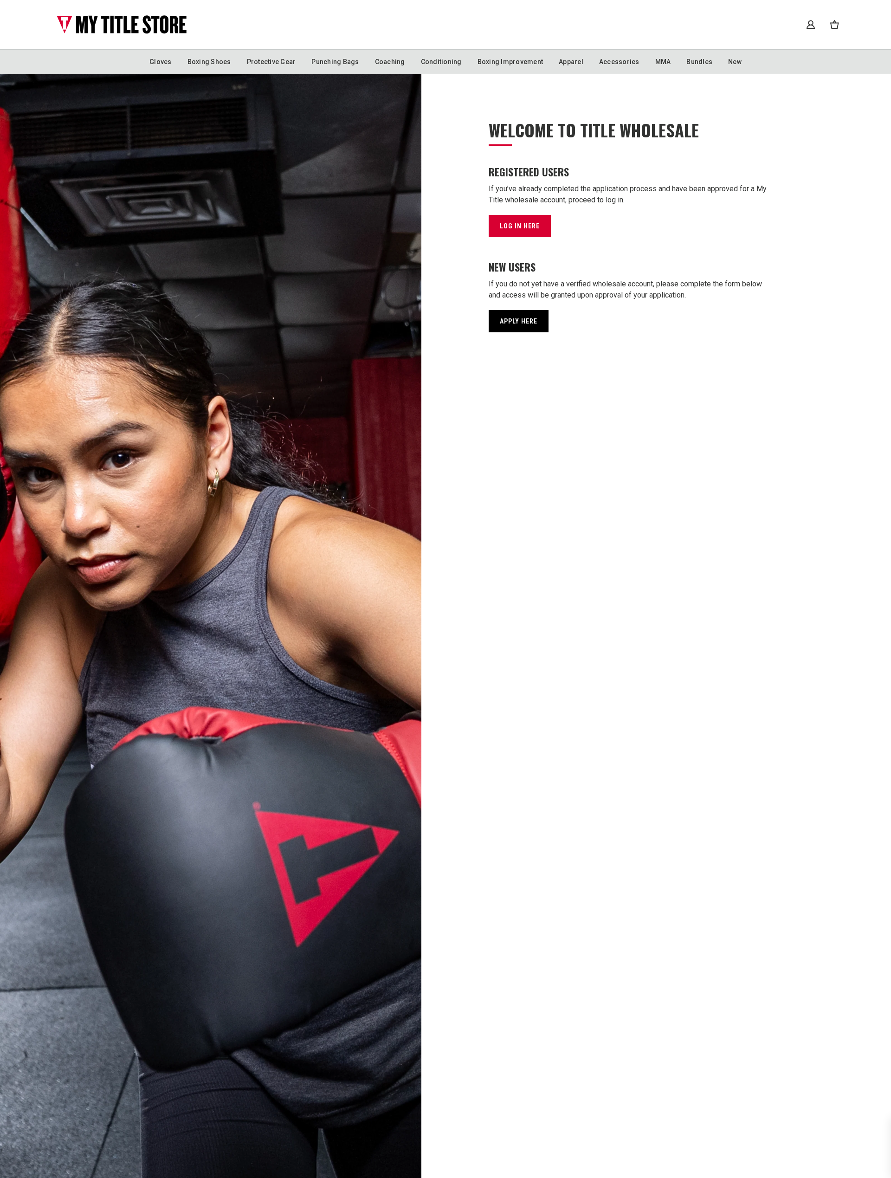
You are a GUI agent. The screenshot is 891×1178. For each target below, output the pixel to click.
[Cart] (834, 24)
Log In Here (520, 226)
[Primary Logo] (121, 24)
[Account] (811, 24)
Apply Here (518, 321)
